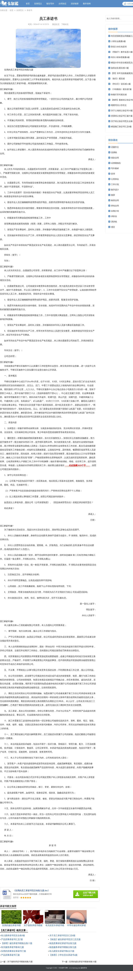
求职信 (114, 216)
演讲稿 (114, 222)
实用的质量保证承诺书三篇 (13, 951)
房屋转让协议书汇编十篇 (121, 116)
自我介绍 (115, 211)
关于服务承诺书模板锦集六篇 (20, 962)
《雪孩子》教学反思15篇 (122, 52)
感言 (113, 227)
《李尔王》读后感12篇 (121, 84)
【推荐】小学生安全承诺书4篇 (63, 955)
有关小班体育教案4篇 (120, 57)
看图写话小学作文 (119, 105)
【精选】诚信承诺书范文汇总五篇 (65, 939)
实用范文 (38, 4)
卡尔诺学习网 (63, 968)
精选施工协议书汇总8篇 (121, 127)
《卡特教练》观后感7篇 (121, 89)
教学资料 (87, 4)
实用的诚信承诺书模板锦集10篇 (83, 962)
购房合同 (115, 200)
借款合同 (115, 158)
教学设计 (115, 190)
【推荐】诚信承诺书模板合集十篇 (16, 943)
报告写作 (50, 4)
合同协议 (62, 4)
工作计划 (115, 184)
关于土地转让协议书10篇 (122, 111)
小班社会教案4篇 (118, 41)
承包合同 (115, 206)
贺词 (113, 174)
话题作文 (115, 147)
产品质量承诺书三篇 (10, 955)
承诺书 (29, 10)
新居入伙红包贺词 (119, 47)
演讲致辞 (75, 4)
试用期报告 (116, 163)
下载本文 (65, 24)
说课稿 (114, 152)
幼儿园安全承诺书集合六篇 (61, 951)
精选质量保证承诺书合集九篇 (62, 943)
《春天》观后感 (118, 79)
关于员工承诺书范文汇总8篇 (62, 935)
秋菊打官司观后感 (119, 95)
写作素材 (115, 168)
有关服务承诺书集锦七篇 (12, 947)
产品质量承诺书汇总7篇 (12, 939)
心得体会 (115, 179)
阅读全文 (55, 24)
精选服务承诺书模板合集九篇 (62, 947)
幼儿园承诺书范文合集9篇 (13, 935)
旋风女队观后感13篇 (120, 68)
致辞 (113, 195)
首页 (28, 4)
